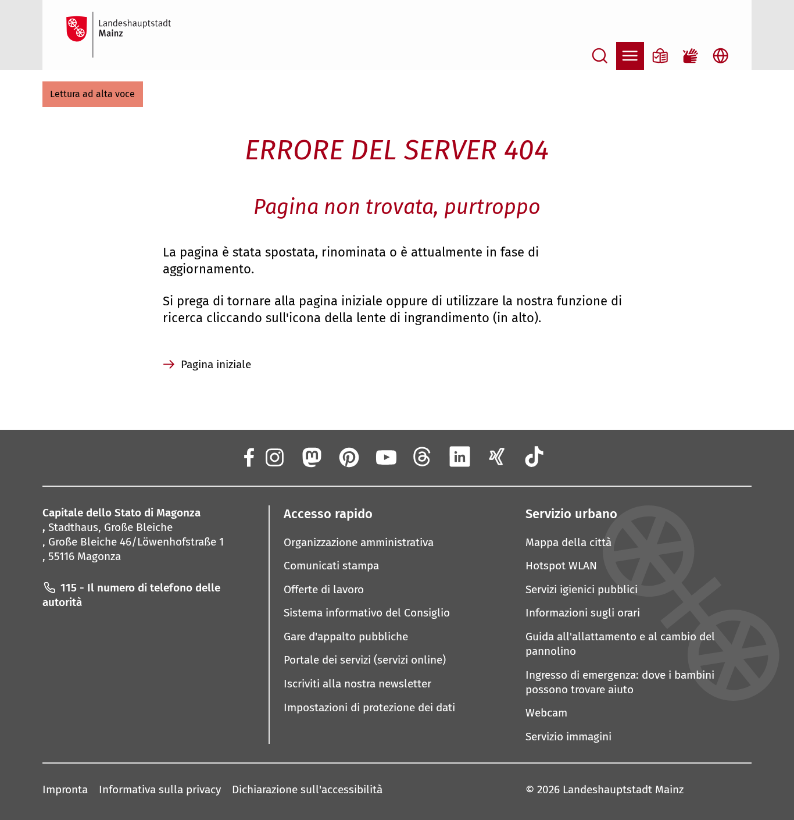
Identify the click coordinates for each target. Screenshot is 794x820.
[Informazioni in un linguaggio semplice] (660, 56)
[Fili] (423, 456)
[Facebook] (248, 456)
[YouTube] (385, 456)
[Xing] (497, 456)
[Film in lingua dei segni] (690, 56)
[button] (92, 94)
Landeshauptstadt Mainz (623, 789)
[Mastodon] (311, 456)
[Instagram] (274, 456)
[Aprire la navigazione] (630, 56)
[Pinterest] (348, 456)
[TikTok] (534, 456)
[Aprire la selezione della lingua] (721, 56)
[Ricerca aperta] (600, 56)
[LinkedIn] (460, 456)
